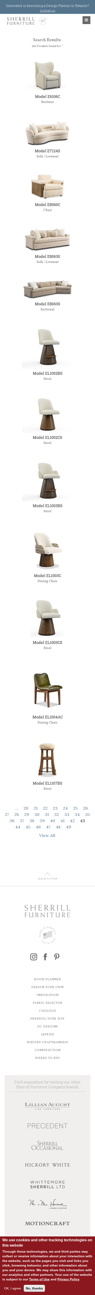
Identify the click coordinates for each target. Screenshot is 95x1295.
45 (28, 827)
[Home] (26, 21)
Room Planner (47, 979)
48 (58, 827)
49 (68, 827)
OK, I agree (12, 1288)
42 (72, 820)
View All (47, 835)
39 (42, 820)
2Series (47, 1035)
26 (85, 808)
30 (36, 814)
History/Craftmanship (47, 1042)
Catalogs (47, 1011)
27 (7, 814)
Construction (48, 1050)
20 (26, 808)
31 (47, 814)
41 (62, 820)
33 (66, 814)
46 (38, 827)
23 (55, 808)
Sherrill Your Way (47, 1019)
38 (32, 820)
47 (48, 827)
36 (12, 820)
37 (22, 820)
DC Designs (47, 1027)
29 (26, 814)
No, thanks (34, 1288)
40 (52, 820)
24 (65, 808)
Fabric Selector (47, 1003)
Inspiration (48, 995)
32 (56, 814)
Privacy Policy (68, 1279)
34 (77, 814)
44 (17, 827)
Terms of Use (39, 1279)
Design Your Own (47, 987)
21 (36, 808)
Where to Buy (47, 1058)
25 (75, 808)
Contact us (47, 10)
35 (87, 814)
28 (16, 814)
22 (45, 808)
